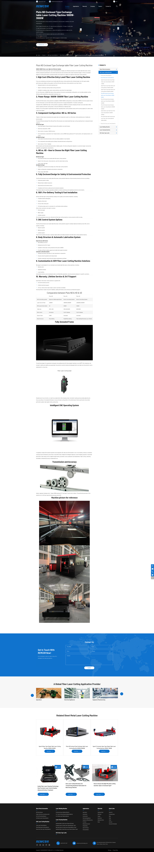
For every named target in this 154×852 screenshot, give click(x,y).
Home (39, 55)
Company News (112, 814)
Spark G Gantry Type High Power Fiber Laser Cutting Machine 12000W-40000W (108, 112)
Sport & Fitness (96, 699)
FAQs (110, 818)
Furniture (66, 699)
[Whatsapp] (152, 565)
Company (92, 6)
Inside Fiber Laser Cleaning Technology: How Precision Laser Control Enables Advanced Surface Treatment (48, 788)
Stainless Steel (100, 812)
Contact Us (108, 6)
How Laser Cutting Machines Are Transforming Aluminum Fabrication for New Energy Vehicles (76, 785)
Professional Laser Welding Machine (62, 812)
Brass (99, 821)
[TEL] (152, 571)
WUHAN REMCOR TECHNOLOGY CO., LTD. (48, 850)
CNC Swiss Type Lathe (104, 133)
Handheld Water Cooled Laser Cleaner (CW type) (65, 823)
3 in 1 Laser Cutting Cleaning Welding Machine (64, 814)
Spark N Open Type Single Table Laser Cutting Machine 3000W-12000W (50, 747)
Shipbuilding (85, 825)
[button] (81, 29)
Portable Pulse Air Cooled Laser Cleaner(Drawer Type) (66, 825)
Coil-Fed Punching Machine (41, 816)
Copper (99, 816)
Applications (76, 6)
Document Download (113, 823)
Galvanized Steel (101, 820)
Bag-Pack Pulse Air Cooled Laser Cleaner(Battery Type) (66, 827)
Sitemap (109, 850)
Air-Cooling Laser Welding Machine (62, 816)
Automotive (85, 814)
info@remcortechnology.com (57, 1)
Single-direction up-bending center (43, 814)
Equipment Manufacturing (42, 699)
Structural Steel (86, 829)
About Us (110, 812)
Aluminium (100, 818)
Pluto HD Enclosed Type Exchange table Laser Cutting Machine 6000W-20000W (108, 101)
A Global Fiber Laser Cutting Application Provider (77, 684)
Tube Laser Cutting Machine (106, 75)
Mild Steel (99, 814)
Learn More (43, 794)
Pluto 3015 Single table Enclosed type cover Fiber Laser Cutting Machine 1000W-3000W (108, 118)
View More (50, 751)
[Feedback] (152, 574)
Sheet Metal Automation (105, 69)
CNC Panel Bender (39, 812)
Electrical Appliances (87, 818)
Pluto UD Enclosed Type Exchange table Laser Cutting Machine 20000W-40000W (108, 106)
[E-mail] (152, 568)
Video (110, 820)
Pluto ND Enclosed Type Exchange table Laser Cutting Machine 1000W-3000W (89, 55)
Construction (85, 816)
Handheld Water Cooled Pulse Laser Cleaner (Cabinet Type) (67, 829)
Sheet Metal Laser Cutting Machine (66, 55)
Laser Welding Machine (105, 127)
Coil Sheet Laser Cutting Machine (42, 818)
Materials (85, 6)
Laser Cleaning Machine (105, 130)
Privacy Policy (115, 850)
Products (67, 6)
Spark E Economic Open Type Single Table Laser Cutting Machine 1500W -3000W (107, 81)
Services (110, 821)
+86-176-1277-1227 (41, 1)
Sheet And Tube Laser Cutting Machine (108, 123)
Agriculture (85, 812)
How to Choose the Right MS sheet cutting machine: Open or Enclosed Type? (105, 784)
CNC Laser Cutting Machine (53, 55)
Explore (100, 6)
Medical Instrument (86, 823)
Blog (110, 816)
